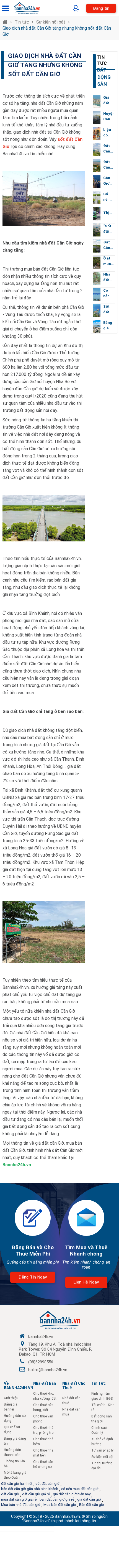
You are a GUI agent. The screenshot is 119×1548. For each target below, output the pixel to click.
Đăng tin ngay (33, 1277)
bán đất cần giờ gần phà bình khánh (29, 1489)
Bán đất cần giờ (91, 1505)
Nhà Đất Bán (44, 1383)
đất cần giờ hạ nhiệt (16, 1483)
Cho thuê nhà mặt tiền (43, 1452)
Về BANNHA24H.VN (18, 1385)
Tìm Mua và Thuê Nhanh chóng (86, 1250)
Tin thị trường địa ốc (102, 1465)
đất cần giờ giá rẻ (36, 1494)
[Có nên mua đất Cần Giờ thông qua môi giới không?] (97, 197)
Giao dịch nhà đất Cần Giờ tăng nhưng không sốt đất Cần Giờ (56, 31)
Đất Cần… (108, 148)
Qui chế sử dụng (12, 1429)
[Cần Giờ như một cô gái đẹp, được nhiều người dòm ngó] (97, 181)
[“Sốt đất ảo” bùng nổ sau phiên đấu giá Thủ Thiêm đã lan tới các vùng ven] (97, 229)
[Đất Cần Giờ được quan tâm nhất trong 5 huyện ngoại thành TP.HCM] (97, 149)
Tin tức (22, 22)
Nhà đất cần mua (71, 1411)
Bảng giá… (107, 325)
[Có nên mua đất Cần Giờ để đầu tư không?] (97, 294)
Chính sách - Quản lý (100, 1430)
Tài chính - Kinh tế (103, 1407)
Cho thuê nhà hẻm (43, 1441)
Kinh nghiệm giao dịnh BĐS (102, 1396)
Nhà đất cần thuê (71, 1400)
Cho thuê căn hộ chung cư (43, 1464)
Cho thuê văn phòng (43, 1418)
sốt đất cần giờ (47, 1483)
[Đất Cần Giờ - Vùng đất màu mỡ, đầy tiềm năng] (97, 246)
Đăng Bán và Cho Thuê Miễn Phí (33, 1250)
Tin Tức (98, 1383)
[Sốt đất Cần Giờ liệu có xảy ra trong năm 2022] (97, 310)
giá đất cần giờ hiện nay (71, 1494)
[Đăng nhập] (77, 8)
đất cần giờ (10, 1494)
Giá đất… (107, 100)
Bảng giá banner (10, 1406)
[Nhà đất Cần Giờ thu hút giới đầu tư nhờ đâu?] (97, 278)
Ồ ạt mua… (108, 261)
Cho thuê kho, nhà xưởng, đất (44, 1396)
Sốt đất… (107, 309)
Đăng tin (101, 8)
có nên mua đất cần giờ (80, 1489)
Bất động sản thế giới (101, 1418)
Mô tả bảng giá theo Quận (15, 1475)
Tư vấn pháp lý (102, 1450)
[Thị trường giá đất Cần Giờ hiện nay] (97, 213)
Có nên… (107, 197)
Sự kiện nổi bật (50, 22)
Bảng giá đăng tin (15, 1441)
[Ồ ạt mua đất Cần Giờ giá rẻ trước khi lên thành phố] (97, 262)
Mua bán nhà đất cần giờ (20, 1505)
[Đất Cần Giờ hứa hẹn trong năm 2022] (97, 165)
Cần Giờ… (107, 180)
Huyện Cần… (109, 116)
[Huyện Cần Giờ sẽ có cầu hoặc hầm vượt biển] (97, 117)
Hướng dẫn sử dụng (15, 1418)
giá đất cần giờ (89, 1499)
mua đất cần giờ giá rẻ (19, 1499)
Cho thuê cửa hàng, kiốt (43, 1407)
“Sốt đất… (107, 229)
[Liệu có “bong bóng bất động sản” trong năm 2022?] (97, 133)
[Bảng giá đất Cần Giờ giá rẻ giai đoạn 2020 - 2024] (97, 326)
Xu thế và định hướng (102, 1441)
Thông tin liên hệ (14, 1463)
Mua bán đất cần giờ (59, 1505)
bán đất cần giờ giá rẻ (57, 1499)
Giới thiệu (11, 1398)
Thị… (107, 213)
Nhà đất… (107, 277)
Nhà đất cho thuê (74, 1385)
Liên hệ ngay (86, 1282)
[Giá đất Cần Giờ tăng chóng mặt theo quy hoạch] (97, 101)
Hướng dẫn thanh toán (12, 1452)
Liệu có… (107, 132)
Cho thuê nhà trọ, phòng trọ (43, 1430)
